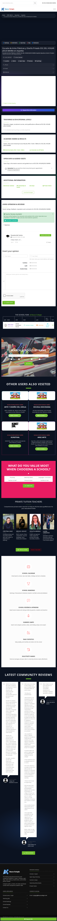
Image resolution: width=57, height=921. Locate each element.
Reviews (30, 61)
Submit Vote (29, 485)
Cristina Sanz (8, 531)
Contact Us (5, 907)
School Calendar (18, 57)
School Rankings (28, 590)
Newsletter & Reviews (11, 220)
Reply (49, 242)
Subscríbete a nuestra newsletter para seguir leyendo (35, 239)
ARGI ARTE (42, 437)
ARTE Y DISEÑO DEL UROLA (15, 407)
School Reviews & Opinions (28, 607)
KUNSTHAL (15, 437)
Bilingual (43, 359)
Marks (14, 61)
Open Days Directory (35, 877)
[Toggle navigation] (54, 9)
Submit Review (9, 302)
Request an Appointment (13, 170)
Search (29, 363)
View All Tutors (23, 549)
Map (29, 42)
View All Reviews (29, 853)
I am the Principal (28, 192)
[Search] (35, 3)
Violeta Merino (35, 531)
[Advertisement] (28, 29)
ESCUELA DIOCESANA (41, 407)
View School (14, 415)
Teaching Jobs (6, 898)
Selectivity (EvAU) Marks (35, 883)
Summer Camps (29, 325)
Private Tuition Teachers (28, 501)
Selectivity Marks (28, 656)
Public (14, 359)
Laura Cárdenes (46, 532)
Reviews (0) (35, 42)
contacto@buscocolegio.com (40, 895)
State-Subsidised (24, 359)
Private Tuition (33, 886)
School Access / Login (8, 895)
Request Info (29, 919)
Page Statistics (28, 639)
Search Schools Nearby (10, 103)
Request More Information (29, 110)
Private (35, 359)
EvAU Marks (14, 42)
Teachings (6, 42)
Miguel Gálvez (21, 531)
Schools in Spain (34, 874)
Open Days (22, 42)
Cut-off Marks (47, 325)
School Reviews (6, 904)
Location (6, 61)
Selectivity (40, 325)
